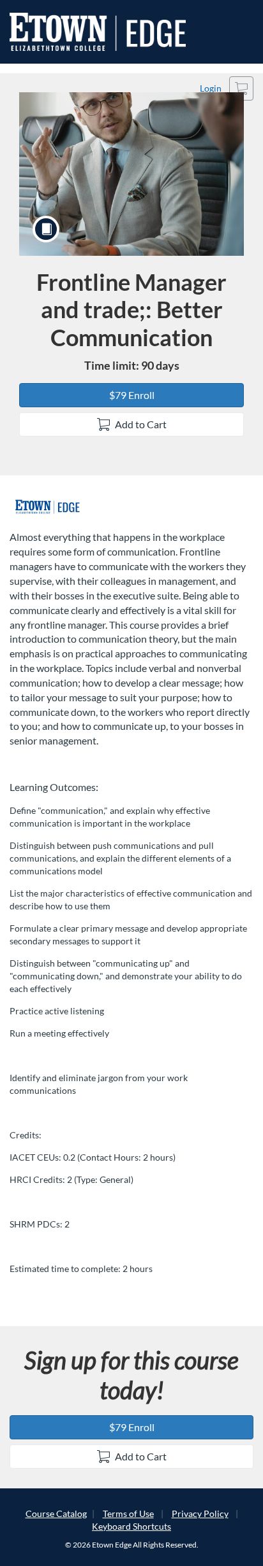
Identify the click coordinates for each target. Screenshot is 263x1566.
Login (211, 88)
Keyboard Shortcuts (131, 1526)
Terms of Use (128, 1513)
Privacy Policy (200, 1513)
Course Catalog (56, 1513)
